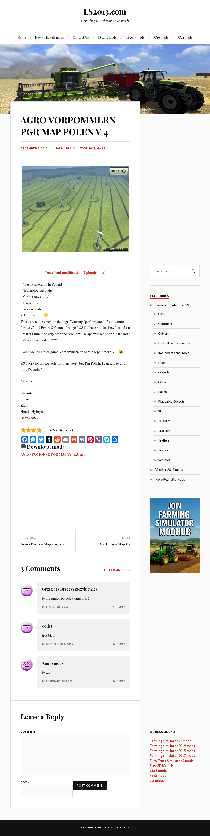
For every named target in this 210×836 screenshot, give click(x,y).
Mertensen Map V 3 (114, 544)
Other (162, 382)
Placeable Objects (171, 401)
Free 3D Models (162, 766)
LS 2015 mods (107, 37)
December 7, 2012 (34, 148)
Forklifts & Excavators (174, 343)
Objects (164, 372)
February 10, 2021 (59, 680)
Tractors (164, 431)
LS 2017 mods (135, 37)
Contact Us (81, 37)
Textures (164, 421)
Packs (162, 391)
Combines (165, 323)
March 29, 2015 (57, 606)
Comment (30, 731)
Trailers (163, 440)
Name (25, 782)
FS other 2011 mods (169, 469)
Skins (162, 411)
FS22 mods (184, 37)
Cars (161, 314)
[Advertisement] (75, 498)
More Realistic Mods (170, 479)
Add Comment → (117, 570)
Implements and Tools (173, 353)
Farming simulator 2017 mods (172, 756)
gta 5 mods (158, 770)
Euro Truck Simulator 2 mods (172, 761)
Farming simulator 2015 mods (172, 751)
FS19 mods (160, 37)
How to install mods (49, 37)
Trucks (163, 450)
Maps (101, 148)
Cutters (163, 333)
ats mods (157, 780)
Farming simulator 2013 (75, 148)
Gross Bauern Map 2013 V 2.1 (43, 544)
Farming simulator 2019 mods (172, 746)
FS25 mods (158, 775)
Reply (121, 606)
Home (22, 37)
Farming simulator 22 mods (170, 741)
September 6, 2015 (59, 643)
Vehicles (164, 460)
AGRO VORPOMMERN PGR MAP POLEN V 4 (68, 125)
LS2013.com (105, 11)
